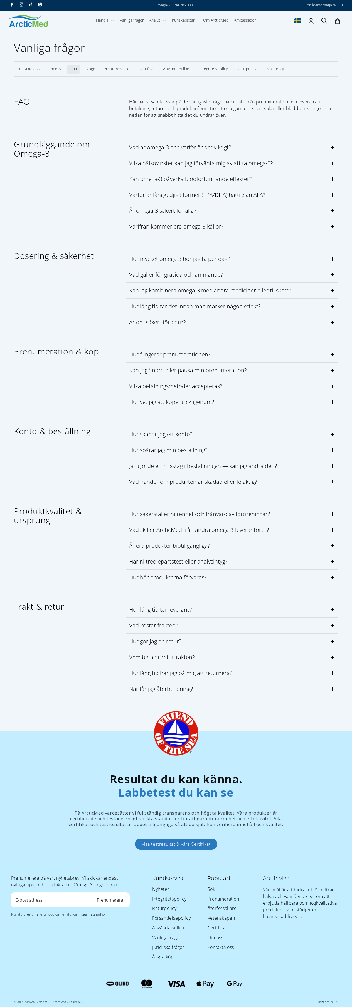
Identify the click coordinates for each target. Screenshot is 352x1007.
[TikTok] (30, 4)
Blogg (90, 68)
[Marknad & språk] (298, 21)
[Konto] (311, 21)
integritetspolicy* (93, 914)
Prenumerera (110, 900)
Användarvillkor (177, 68)
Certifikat (147, 68)
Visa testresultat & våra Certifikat (176, 844)
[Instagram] (21, 4)
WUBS (334, 1002)
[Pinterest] (40, 4)
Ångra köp (163, 957)
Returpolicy (246, 68)
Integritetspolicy (213, 68)
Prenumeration (117, 68)
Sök (211, 889)
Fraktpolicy (274, 68)
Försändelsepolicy (171, 918)
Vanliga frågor (166, 937)
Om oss (54, 68)
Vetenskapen (221, 918)
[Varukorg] (337, 21)
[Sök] (324, 21)
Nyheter (160, 889)
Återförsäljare (222, 908)
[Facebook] (11, 4)
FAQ (73, 68)
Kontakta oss (28, 68)
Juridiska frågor (168, 947)
